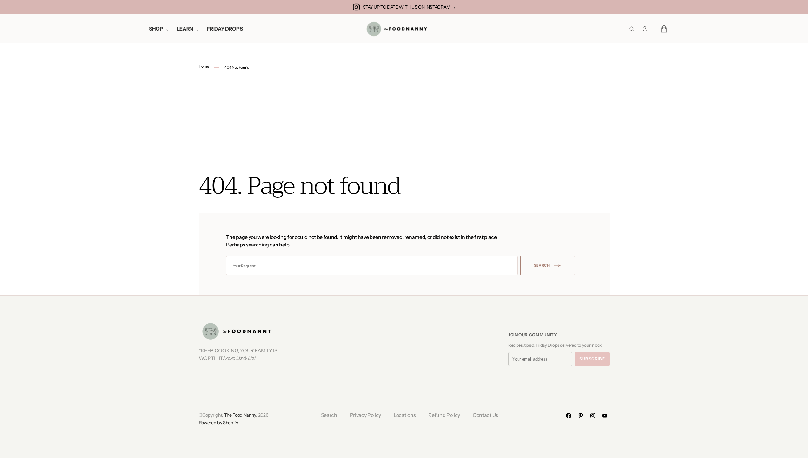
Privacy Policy (365, 415)
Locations (405, 415)
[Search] (631, 28)
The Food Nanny (240, 415)
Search (329, 415)
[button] (645, 29)
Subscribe (592, 359)
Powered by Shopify (218, 423)
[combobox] (372, 265)
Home (204, 66)
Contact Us (485, 415)
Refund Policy (444, 415)
